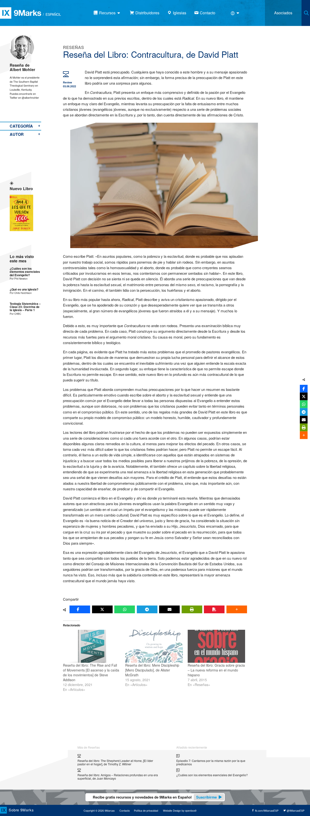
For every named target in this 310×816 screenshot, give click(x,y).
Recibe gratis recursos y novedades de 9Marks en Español (155, 797)
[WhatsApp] (124, 609)
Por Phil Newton (19, 278)
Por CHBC (15, 313)
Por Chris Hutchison (21, 293)
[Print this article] (192, 609)
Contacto (124, 810)
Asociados (283, 13)
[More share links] (236, 609)
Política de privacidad (146, 810)
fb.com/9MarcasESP (266, 810)
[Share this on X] (102, 609)
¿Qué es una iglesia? (24, 289)
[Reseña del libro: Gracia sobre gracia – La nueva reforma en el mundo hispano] (216, 646)
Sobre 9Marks (21, 809)
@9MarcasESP (295, 810)
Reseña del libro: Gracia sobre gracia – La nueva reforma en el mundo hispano (216, 670)
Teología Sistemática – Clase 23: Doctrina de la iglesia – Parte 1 (25, 307)
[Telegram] (147, 609)
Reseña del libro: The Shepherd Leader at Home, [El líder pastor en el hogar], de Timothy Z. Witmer (115, 762)
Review (67, 82)
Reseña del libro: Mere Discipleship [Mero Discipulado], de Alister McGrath (152, 670)
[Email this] (169, 609)
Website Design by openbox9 (179, 810)
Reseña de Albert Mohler (22, 67)
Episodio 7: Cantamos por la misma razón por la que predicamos (210, 762)
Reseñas (73, 47)
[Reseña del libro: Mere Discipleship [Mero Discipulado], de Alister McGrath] (154, 646)
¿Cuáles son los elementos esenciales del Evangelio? (25, 272)
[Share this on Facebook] (80, 609)
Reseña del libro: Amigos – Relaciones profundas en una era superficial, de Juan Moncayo (118, 776)
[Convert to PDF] (214, 609)
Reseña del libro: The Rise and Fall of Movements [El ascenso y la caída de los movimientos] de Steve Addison (91, 672)
